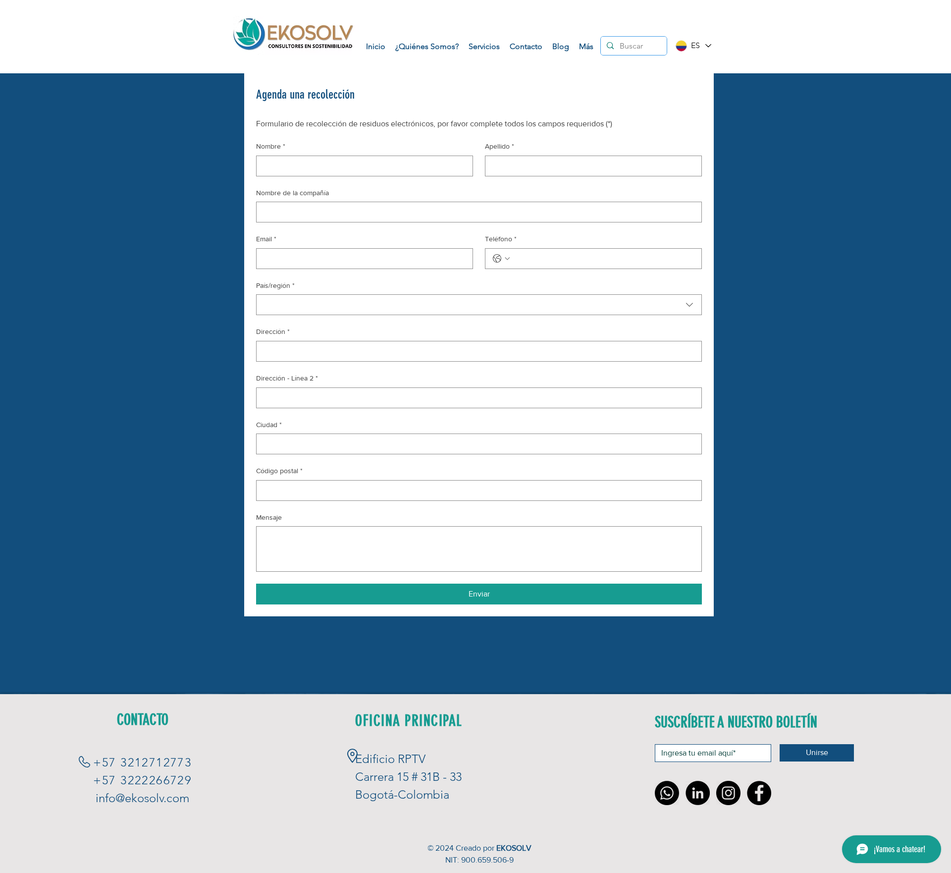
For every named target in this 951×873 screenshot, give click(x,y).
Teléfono (501, 239)
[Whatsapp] (667, 793)
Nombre (270, 146)
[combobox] (479, 305)
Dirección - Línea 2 (287, 378)
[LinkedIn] (698, 793)
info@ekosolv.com (142, 798)
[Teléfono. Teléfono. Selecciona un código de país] (501, 259)
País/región (275, 285)
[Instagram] (728, 793)
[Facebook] (759, 793)
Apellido (499, 146)
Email (266, 239)
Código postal (279, 471)
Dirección (273, 331)
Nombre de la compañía (292, 193)
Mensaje (269, 517)
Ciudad (269, 425)
